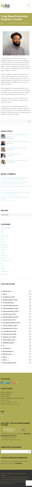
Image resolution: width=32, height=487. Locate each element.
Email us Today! (5, 396)
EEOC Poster (22, 481)
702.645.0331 (8, 392)
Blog (2, 230)
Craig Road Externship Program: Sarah (17, 160)
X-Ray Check (12, 479)
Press (2, 266)
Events (3, 241)
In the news (4, 255)
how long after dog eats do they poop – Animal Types (15, 186)
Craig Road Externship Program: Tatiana (17, 141)
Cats (2, 233)
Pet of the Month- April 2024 (14, 154)
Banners (19, 479)
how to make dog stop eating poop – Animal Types (15, 192)
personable (4, 258)
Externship (4, 244)
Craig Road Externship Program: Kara (17, 147)
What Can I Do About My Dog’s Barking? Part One (12, 179)
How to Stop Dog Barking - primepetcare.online (14, 178)
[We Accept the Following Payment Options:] (16, 430)
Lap (6, 481)
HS (14, 483)
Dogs (2, 239)
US (9, 481)
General (3, 249)
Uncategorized (5, 271)
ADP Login (25, 477)
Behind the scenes (6, 228)
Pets (2, 263)
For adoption (4, 247)
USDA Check (14, 481)
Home (2, 23)
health (2, 252)
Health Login (4, 479)
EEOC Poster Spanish (7, 483)
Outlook (12, 477)
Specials (3, 268)
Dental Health (4, 236)
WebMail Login (5, 477)
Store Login (18, 477)
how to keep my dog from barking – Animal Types (15, 182)
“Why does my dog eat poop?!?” (8, 190)
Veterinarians (4, 274)
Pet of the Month (5, 260)
